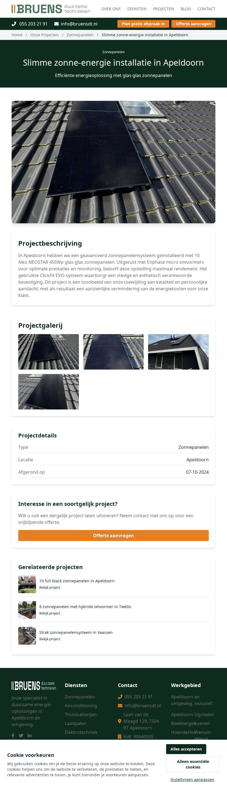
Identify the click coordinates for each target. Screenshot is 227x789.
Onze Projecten (44, 34)
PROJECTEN (163, 8)
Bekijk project (49, 587)
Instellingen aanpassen (192, 779)
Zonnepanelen (80, 34)
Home (17, 34)
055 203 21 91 (33, 24)
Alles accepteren (186, 749)
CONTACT (206, 8)
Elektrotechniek (81, 732)
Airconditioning (81, 706)
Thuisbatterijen (81, 714)
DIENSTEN (136, 8)
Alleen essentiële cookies (193, 764)
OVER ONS (111, 8)
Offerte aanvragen (193, 23)
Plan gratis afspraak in (143, 23)
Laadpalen (75, 723)
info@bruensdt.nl (79, 24)
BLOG (186, 8)
